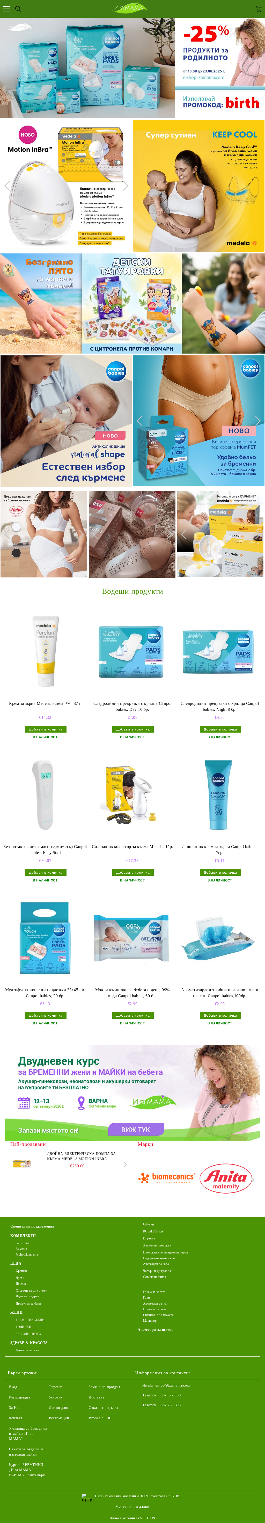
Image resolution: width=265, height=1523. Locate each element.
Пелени (21, 1283)
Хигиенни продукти (157, 1245)
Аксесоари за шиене (155, 1330)
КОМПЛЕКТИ (23, 1236)
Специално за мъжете (158, 1315)
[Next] (123, 186)
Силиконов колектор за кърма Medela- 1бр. (132, 846)
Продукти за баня (28, 1303)
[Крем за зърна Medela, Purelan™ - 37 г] (44, 652)
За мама (21, 1249)
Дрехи (20, 1278)
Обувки (148, 1224)
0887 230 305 (170, 1405)
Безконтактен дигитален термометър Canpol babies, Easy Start (45, 849)
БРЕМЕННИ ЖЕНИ (30, 1320)
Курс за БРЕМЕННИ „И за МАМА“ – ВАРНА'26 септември (27, 1470)
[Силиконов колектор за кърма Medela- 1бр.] (131, 795)
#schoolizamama (27, 1254)
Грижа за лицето (27, 1350)
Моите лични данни (132, 1506)
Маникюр (150, 1320)
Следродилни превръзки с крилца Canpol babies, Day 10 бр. (132, 706)
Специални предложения (32, 1226)
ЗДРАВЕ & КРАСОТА (29, 1343)
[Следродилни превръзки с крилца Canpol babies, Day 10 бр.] (131, 652)
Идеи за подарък (27, 1296)
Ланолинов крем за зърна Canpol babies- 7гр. (220, 849)
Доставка (96, 1397)
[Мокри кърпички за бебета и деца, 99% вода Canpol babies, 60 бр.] (131, 938)
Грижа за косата (154, 1292)
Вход (13, 1387)
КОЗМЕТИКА (153, 1231)
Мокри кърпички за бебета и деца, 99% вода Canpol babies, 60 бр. (132, 993)
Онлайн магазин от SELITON (132, 1518)
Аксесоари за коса (156, 1264)
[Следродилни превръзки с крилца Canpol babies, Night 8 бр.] (218, 652)
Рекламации (59, 1418)
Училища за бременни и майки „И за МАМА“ (28, 1433)
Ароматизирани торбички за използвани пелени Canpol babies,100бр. (219, 993)
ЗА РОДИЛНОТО (28, 1334)
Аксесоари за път (155, 1303)
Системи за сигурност (31, 1290)
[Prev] (9, 186)
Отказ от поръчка (103, 1408)
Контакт (16, 1418)
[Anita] (226, 1179)
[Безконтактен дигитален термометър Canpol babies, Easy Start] (44, 795)
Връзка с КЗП (100, 1418)
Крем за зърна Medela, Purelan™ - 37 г (45, 703)
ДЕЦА (15, 1263)
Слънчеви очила (154, 1277)
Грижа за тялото (154, 1309)
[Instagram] (153, 1415)
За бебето (22, 1243)
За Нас (14, 1408)
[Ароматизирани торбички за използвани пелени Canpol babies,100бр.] (218, 938)
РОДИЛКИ (23, 1327)
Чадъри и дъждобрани (158, 1271)
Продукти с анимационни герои (165, 1252)
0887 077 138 (170, 1395)
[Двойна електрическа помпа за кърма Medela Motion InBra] (22, 1163)
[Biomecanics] (167, 1179)
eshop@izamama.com (173, 1385)
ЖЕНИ (16, 1312)
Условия (56, 1397)
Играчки (149, 1238)
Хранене (21, 1271)
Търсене (56, 1387)
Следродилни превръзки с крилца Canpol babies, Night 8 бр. (220, 706)
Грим (146, 1297)
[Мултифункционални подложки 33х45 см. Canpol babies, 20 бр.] (44, 938)
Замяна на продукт (105, 1387)
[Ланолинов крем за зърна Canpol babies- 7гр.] (218, 795)
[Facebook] (142, 1415)
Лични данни (60, 1408)
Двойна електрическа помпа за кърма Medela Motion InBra (81, 1156)
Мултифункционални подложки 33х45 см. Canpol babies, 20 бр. (45, 993)
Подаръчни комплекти (159, 1258)
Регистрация (19, 1397)
